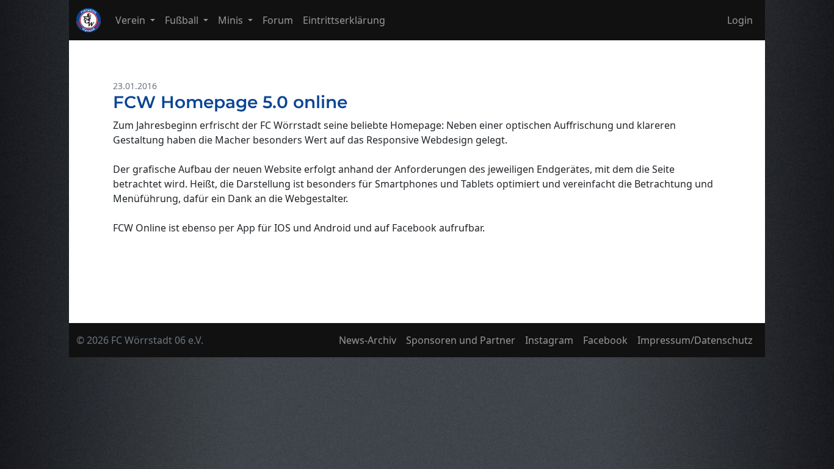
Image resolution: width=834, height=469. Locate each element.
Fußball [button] (183, 20)
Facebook (605, 340)
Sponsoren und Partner (460, 340)
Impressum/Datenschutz (695, 340)
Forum (278, 20)
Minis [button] (231, 20)
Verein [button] (131, 20)
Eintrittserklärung (344, 20)
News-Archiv (367, 340)
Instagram (549, 340)
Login (740, 20)
